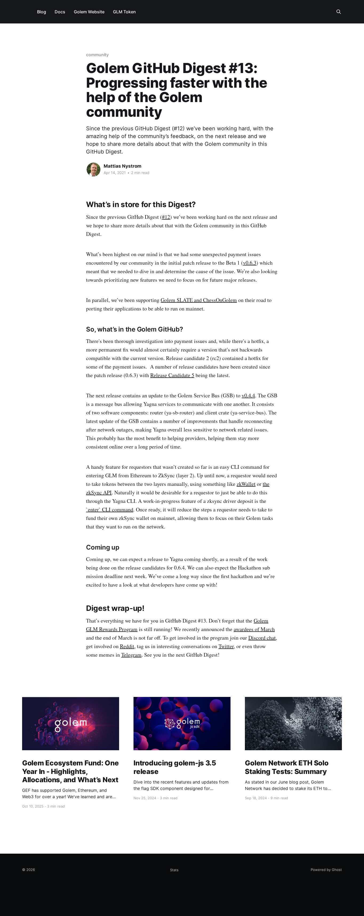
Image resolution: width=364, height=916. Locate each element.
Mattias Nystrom (122, 166)
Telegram (131, 654)
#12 (166, 216)
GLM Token (124, 11)
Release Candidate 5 (172, 375)
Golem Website (89, 11)
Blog (41, 11)
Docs (60, 11)
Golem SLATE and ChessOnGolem (199, 300)
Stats (174, 870)
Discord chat (262, 637)
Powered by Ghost (326, 869)
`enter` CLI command (109, 509)
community (97, 54)
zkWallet (246, 483)
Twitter (226, 646)
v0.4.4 (248, 395)
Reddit (127, 646)
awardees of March (254, 629)
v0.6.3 (249, 262)
